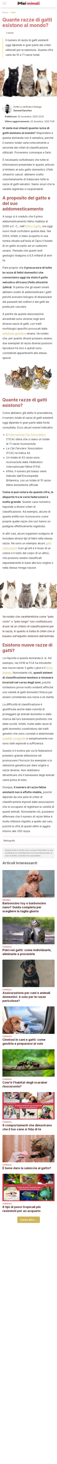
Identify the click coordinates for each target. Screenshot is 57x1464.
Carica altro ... (28, 1219)
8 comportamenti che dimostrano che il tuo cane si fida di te (27, 1127)
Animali (6, 900)
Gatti (13, 12)
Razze (5, 12)
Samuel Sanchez (22, 110)
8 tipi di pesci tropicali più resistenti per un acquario (21, 1209)
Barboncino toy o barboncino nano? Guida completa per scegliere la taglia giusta (24, 907)
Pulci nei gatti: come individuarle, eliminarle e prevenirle (27, 952)
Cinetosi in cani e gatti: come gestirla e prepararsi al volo (23, 1041)
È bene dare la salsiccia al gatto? (26, 1168)
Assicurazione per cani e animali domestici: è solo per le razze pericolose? (26, 997)
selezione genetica (14, 333)
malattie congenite (14, 738)
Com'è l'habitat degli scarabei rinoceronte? (24, 1084)
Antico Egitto (32, 226)
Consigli (7, 947)
